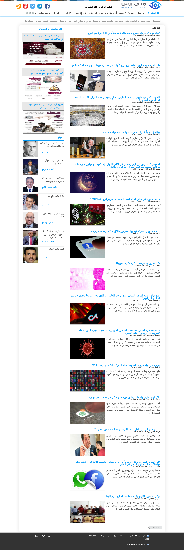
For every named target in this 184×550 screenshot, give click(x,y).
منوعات (53, 21)
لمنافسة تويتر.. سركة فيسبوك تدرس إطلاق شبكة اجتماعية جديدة (125, 231)
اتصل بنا (29, 21)
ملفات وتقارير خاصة (102, 21)
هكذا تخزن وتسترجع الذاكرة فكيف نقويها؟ (138, 263)
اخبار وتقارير (144, 21)
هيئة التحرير (41, 21)
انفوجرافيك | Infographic (50, 29)
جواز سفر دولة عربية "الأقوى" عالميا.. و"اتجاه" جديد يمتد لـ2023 (126, 365)
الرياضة (63, 21)
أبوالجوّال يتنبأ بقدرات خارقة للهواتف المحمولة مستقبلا (131, 132)
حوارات (72, 21)
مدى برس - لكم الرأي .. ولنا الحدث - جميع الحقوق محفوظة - (122, 535)
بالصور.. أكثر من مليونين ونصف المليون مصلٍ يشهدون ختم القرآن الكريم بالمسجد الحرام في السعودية (116, 98)
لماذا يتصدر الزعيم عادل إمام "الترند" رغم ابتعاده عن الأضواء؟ (127, 429)
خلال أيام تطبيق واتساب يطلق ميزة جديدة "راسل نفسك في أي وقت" (122, 397)
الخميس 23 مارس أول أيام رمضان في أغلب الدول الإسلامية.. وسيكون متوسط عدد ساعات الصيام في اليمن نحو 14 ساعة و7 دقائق (116, 165)
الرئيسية (156, 21)
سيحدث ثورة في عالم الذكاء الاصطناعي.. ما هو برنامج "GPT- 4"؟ (125, 199)
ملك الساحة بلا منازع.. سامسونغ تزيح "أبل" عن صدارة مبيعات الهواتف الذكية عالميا (116, 65)
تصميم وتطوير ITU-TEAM (136, 544)
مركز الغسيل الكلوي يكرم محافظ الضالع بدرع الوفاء (132, 496)
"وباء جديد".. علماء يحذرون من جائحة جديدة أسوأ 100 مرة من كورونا (123, 33)
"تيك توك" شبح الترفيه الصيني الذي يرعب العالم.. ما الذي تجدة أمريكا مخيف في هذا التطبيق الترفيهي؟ (115, 297)
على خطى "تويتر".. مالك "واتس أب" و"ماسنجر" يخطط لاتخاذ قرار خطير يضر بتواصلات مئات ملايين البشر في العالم (117, 463)
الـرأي (60, 138)
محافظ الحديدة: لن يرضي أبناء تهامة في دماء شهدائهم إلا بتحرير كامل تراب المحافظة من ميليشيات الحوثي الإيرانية (80, 13)
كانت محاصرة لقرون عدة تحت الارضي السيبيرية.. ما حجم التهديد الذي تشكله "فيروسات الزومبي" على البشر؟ (119, 331)
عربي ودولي (84, 21)
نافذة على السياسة (125, 21)
